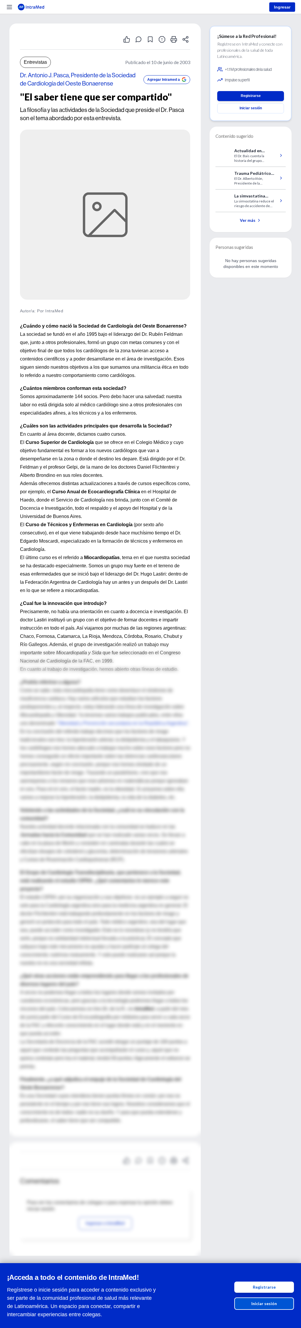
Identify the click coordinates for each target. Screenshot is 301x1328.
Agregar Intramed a (163, 80)
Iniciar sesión (264, 1303)
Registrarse (264, 1287)
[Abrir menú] (9, 7)
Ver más (247, 220)
